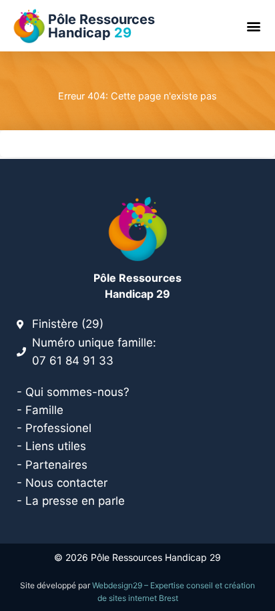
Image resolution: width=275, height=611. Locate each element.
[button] (254, 26)
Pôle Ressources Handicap (101, 26)
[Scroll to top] (258, 577)
